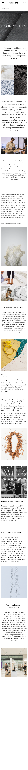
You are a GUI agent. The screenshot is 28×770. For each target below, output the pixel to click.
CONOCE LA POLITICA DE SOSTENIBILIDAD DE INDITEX (11, 223)
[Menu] (3, 3)
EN (23, 2)
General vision (5, 8)
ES (25, 2)
